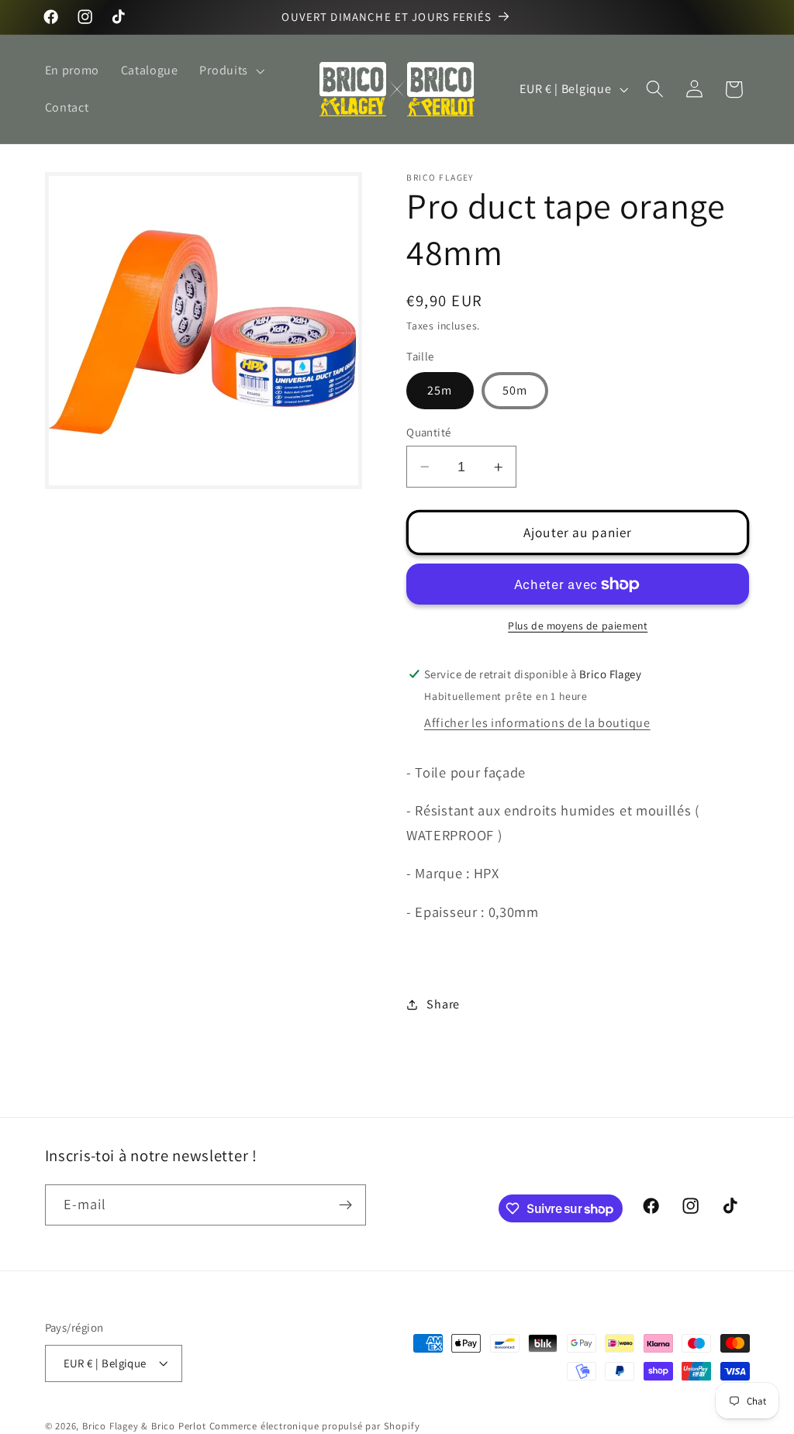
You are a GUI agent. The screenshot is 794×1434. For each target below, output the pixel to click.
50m (514, 390)
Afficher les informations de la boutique (537, 723)
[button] (230, 70)
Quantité (428, 432)
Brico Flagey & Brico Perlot (144, 1425)
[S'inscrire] (345, 1205)
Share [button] (442, 1004)
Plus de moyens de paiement (577, 626)
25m (439, 390)
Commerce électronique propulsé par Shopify (314, 1425)
